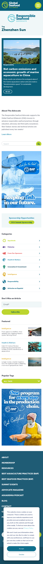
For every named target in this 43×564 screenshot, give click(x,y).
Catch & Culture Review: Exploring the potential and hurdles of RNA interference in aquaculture (12, 348)
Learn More (6, 134)
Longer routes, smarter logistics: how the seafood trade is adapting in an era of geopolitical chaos (13, 363)
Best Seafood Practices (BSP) (17, 479)
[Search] (38, 144)
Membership (8, 463)
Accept (21, 549)
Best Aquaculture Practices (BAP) (20, 473)
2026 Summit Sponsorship (21, 222)
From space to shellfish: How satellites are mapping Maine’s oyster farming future (12, 333)
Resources (7, 468)
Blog (4, 501)
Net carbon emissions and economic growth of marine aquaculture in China (21, 72)
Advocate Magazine (12, 490)
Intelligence (6, 329)
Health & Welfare (8, 343)
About (5, 457)
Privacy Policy (28, 528)
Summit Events (10, 484)
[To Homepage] (11, 5)
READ (8, 91)
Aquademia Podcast (13, 495)
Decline (21, 554)
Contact (6, 506)
